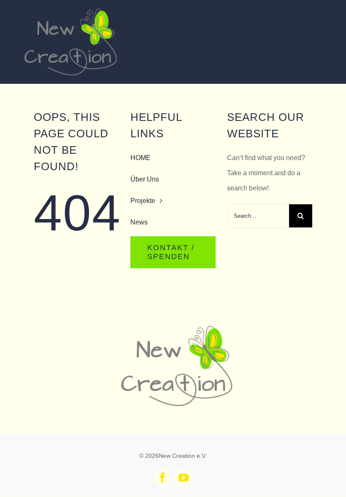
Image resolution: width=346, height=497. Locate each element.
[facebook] (162, 477)
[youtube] (183, 477)
